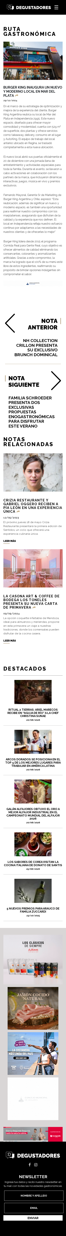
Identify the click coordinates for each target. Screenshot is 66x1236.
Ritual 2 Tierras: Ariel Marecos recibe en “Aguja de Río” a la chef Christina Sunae (33, 714)
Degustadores (29, 7)
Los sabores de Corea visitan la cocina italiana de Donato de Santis (33, 865)
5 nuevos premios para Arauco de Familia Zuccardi (33, 912)
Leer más (9, 541)
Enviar (33, 1218)
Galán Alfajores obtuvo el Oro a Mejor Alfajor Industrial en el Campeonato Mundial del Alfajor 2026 (33, 815)
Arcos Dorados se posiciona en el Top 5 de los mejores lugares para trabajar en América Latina (33, 764)
